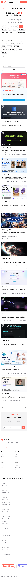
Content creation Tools (7, 507)
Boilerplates (4, 38)
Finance (3, 43)
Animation (4, 29)
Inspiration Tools (5, 556)
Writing (14, 29)
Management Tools (6, 554)
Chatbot (4, 40)
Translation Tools (5, 549)
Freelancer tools (21, 35)
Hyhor (10, 448)
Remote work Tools (6, 518)
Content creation (21, 32)
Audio (16, 26)
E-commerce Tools (6, 535)
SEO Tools (4, 540)
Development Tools (6, 511)
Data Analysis (21, 29)
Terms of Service (18, 469)
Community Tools (5, 528)
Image (21, 26)
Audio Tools (4, 487)
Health (3, 46)
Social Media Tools (6, 502)
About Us (17, 465)
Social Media (5, 32)
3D (9, 29)
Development (12, 35)
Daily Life (10, 40)
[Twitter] (2, 445)
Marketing (18, 43)
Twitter (2, 465)
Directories (4, 35)
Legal (23, 40)
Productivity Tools (6, 504)
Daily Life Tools (5, 526)
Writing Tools (4, 497)
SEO (24, 43)
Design (19, 38)
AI (6, 26)
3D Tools (4, 495)
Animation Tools (5, 492)
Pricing (2, 456)
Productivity (12, 32)
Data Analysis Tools (6, 499)
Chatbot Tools (5, 523)
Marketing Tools (5, 537)
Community (17, 40)
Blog (16, 456)
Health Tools (4, 542)
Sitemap (17, 472)
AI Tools (3, 483)
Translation (4, 49)
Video (10, 26)
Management (20, 49)
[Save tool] (3, 106)
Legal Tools (4, 530)
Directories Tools (5, 509)
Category (3, 458)
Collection (17, 458)
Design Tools (4, 521)
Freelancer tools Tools (6, 514)
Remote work (13, 38)
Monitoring (12, 49)
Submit (2, 454)
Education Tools (5, 547)
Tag (16, 454)
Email (2, 467)
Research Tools (5, 545)
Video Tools (4, 485)
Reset (14, 69)
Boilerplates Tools (6, 516)
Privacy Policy (18, 467)
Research (10, 46)
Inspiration (4, 52)
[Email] (5, 445)
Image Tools (4, 490)
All (2, 26)
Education (16, 46)
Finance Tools (5, 533)
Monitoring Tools (5, 552)
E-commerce (11, 43)
